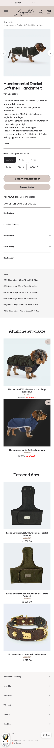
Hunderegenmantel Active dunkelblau (27, 450)
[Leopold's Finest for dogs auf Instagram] (13, 734)
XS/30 (9, 159)
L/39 (8, 166)
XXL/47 (34, 166)
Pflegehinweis (9, 235)
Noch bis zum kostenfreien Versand (27, 3)
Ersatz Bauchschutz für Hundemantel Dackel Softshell (27, 534)
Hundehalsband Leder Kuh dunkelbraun (27, 654)
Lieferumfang (9, 247)
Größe (6, 153)
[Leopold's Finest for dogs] (24, 12)
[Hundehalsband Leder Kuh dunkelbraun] (27, 627)
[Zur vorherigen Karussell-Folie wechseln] (4, 53)
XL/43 (21, 166)
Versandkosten (27, 196)
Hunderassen (9, 258)
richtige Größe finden (19, 153)
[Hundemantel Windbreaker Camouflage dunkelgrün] (27, 362)
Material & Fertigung (11, 224)
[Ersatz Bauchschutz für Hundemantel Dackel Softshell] (27, 505)
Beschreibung (9, 213)
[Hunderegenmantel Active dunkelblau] (27, 422)
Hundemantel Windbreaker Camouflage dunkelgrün (27, 390)
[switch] (5, 744)
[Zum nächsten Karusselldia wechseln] (50, 53)
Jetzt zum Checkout (27, 187)
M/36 (34, 159)
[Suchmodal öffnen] (40, 11)
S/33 (21, 159)
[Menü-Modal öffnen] (5, 11)
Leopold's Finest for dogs (29, 740)
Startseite (8, 22)
